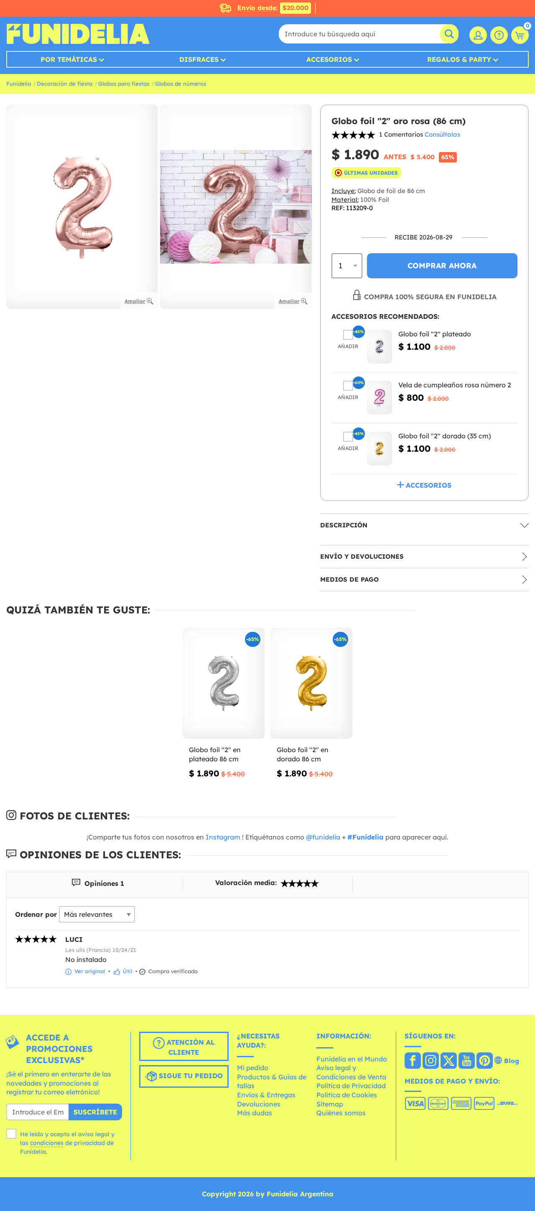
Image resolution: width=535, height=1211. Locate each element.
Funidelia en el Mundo (351, 1059)
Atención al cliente (190, 1047)
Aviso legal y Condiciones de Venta (351, 1072)
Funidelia (18, 83)
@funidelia (323, 837)
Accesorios (329, 59)
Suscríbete (95, 1112)
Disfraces (199, 59)
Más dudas (254, 1113)
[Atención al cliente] (499, 35)
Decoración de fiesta (64, 83)
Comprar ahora (442, 265)
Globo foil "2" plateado (434, 334)
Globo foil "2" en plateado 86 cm (215, 754)
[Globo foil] (379, 347)
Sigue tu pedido (190, 1075)
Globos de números (180, 83)
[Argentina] (413, 1061)
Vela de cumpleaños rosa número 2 (454, 385)
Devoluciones (258, 1104)
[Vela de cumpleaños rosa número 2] (379, 398)
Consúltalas (442, 134)
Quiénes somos (341, 1113)
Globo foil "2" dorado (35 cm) (444, 436)
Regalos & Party (459, 59)
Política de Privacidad (351, 1085)
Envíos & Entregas (266, 1095)
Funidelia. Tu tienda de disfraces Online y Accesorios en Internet (78, 34)
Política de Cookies (346, 1095)
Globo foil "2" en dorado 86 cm (303, 754)
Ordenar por (36, 914)
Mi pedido (252, 1067)
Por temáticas (69, 59)
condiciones (47, 1143)
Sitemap (329, 1104)
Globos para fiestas (123, 83)
